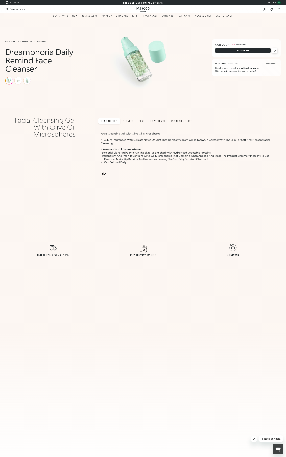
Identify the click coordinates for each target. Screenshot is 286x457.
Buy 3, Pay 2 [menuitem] (60, 16)
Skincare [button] (122, 16)
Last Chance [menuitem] (224, 16)
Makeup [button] (107, 16)
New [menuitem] (75, 16)
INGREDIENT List (181, 121)
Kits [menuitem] (135, 16)
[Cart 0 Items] (279, 9)
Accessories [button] (203, 16)
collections (41, 41)
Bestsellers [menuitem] (90, 16)
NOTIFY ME (241, 447)
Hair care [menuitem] (184, 16)
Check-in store (270, 64)
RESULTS (128, 121)
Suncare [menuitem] (167, 16)
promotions (11, 41)
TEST (142, 121)
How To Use (158, 121)
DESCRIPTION (109, 121)
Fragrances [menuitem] (150, 16)
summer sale (26, 41)
